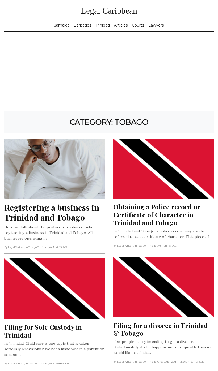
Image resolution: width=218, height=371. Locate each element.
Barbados (82, 25)
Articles (121, 25)
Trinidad (102, 25)
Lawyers (156, 25)
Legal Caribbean (109, 10)
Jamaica (61, 25)
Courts (138, 25)
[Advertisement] (109, 71)
